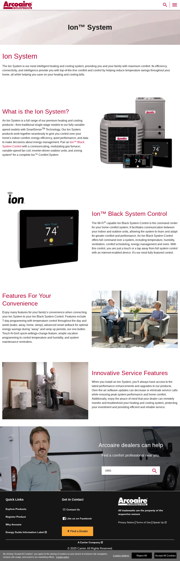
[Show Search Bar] (165, 5)
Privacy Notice (126, 522)
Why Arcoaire (13, 524)
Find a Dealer (79, 531)
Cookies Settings (121, 556)
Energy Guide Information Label (25, 532)
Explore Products (16, 509)
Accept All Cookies (165, 555)
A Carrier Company (89, 542)
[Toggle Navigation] (175, 5)
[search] (154, 470)
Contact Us (73, 509)
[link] (17, 5)
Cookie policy (62, 557)
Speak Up (158, 522)
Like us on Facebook (79, 518)
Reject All (142, 555)
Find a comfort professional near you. (131, 455)
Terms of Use (143, 522)
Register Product (16, 516)
